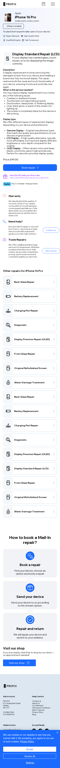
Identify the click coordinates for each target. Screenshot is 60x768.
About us (36, 703)
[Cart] (44, 4)
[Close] (55, 734)
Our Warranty (38, 705)
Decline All (29, 756)
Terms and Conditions (41, 708)
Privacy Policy (37, 712)
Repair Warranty (13, 36)
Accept (29, 749)
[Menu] (53, 4)
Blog (34, 714)
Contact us (36, 701)
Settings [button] (30, 762)
